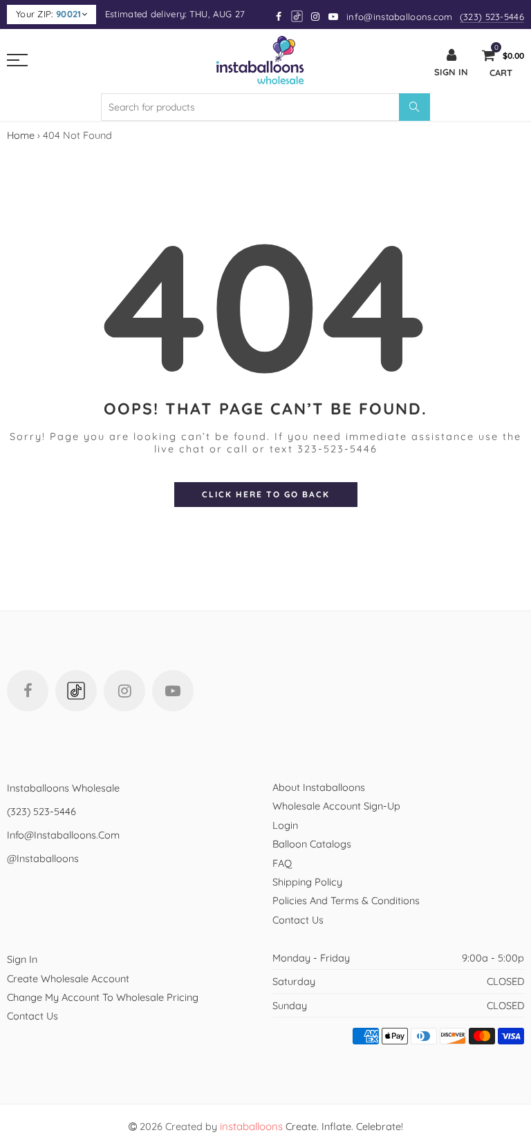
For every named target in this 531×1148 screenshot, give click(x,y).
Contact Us (298, 919)
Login (285, 825)
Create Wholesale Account (68, 978)
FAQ (282, 863)
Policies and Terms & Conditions (346, 900)
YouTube (173, 690)
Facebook (27, 690)
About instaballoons (318, 787)
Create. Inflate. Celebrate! (311, 1126)
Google (297, 16)
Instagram (124, 690)
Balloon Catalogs (311, 843)
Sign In (22, 959)
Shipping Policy (307, 881)
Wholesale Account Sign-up (336, 805)
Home (21, 135)
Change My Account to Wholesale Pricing (102, 997)
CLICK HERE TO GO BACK (266, 494)
